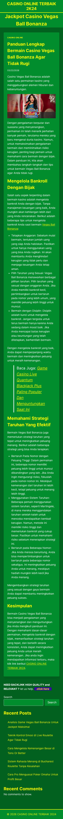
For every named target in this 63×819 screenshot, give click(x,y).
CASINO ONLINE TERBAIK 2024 (36, 814)
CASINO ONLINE (15, 37)
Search (8, 697)
